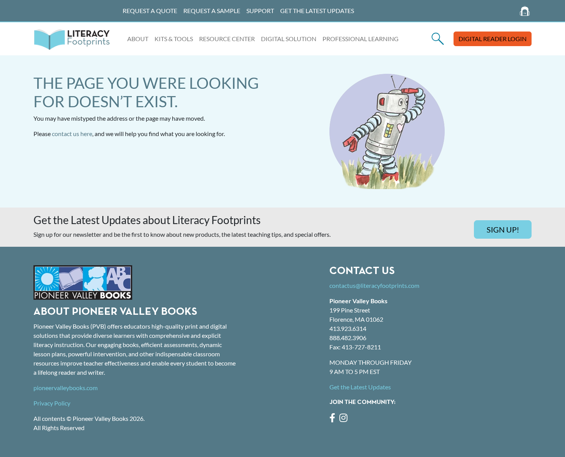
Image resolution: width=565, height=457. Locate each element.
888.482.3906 (347, 337)
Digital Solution (288, 38)
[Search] (438, 38)
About (137, 38)
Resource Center (227, 38)
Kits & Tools (174, 38)
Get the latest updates (317, 10)
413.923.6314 (347, 328)
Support (260, 10)
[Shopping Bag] (525, 10)
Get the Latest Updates (360, 387)
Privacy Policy (51, 403)
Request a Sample (211, 10)
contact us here (72, 133)
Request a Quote (150, 10)
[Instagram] (345, 418)
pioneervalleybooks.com (65, 387)
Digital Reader (493, 38)
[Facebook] (334, 418)
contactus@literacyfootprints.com (374, 285)
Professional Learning (360, 38)
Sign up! (503, 229)
